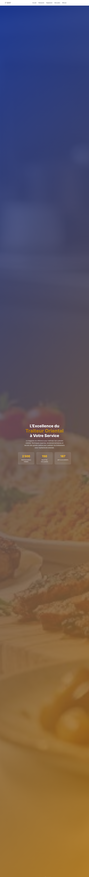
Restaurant (41, 2)
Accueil (34, 2)
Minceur (64, 2)
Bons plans (57, 2)
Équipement (49, 2)
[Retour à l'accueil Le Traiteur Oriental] (9, 2)
